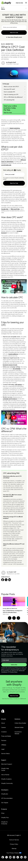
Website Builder (19, 727)
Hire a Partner (5, 774)
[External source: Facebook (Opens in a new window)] (3, 857)
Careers (3, 727)
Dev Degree (4, 802)
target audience (13, 354)
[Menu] (26, 3)
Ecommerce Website (18, 732)
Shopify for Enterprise (4, 823)
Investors (4, 732)
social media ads (6, 165)
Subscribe (14, 664)
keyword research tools (10, 365)
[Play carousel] (14, 618)
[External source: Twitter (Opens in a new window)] (6, 857)
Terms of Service (14, 840)
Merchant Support (6, 764)
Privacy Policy (13, 672)
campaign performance (10, 399)
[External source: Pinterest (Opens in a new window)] (25, 857)
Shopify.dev (4, 794)
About (3, 723)
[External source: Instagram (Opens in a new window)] (14, 857)
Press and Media (6, 736)
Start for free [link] (14, 32)
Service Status (5, 753)
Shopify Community (7, 783)
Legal (2, 749)
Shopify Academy (6, 779)
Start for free (19, 2)
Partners (3, 740)
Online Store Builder (20, 723)
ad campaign (16, 368)
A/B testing (18, 384)
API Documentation (7, 798)
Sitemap (14, 848)
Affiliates (3, 745)
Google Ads (4, 209)
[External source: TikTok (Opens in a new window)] (17, 857)
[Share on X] (6, 579)
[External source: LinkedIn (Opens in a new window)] (21, 857)
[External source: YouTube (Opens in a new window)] (10, 857)
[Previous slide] (9, 618)
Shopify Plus (5, 817)
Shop (2, 813)
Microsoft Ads (15, 209)
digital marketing (15, 128)
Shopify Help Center (5, 769)
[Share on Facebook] (2, 579)
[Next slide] (18, 618)
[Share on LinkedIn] (9, 579)
